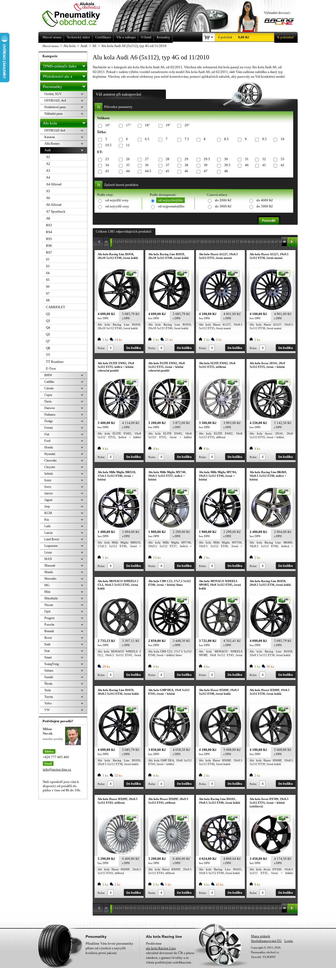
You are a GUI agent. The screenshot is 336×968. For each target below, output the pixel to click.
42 (282, 165)
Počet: (101, 348)
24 (186, 242)
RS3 (49, 225)
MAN (48, 559)
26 (128, 159)
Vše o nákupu (126, 37)
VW (47, 710)
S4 (48, 273)
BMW (48, 375)
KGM (48, 513)
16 (154, 242)
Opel (47, 611)
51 (292, 242)
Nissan (48, 605)
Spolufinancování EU (266, 941)
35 (128, 165)
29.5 (207, 159)
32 (264, 159)
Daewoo (49, 408)
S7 (48, 293)
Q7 (48, 341)
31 (247, 159)
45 (167, 171)
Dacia (47, 401)
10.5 (108, 145)
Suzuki (48, 677)
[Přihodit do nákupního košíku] (134, 347)
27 (147, 159)
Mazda (48, 572)
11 (128, 145)
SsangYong (51, 664)
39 (205, 165)
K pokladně (285, 37)
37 (167, 165)
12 (139, 242)
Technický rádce (78, 37)
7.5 (187, 139)
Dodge (48, 421)
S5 (48, 280)
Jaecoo (48, 493)
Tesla (47, 690)
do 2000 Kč (223, 200)
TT (48, 355)
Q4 (48, 327)
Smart (48, 657)
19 (166, 242)
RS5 (49, 239)
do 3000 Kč (223, 206)
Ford (47, 441)
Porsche (49, 624)
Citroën (49, 388)
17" (128, 125)
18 (162, 242)
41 (264, 165)
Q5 (48, 334)
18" (147, 125)
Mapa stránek (260, 936)
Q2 (48, 314)
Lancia (48, 533)
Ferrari (48, 428)
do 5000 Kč (264, 206)
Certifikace (103, 37)
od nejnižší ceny (117, 200)
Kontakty (163, 37)
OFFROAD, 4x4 (55, 100)
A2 (48, 164)
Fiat (46, 434)
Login (288, 941)
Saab (47, 644)
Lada (47, 526)
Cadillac (49, 382)
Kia (46, 519)
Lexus (48, 552)
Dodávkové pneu (55, 107)
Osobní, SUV (53, 94)
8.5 (226, 139)
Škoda (48, 684)
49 (284, 242)
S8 (48, 300)
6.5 (147, 139)
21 (174, 242)
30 (226, 159)
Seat (47, 651)
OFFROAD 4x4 (54, 130)
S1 (48, 259)
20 (170, 242)
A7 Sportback (55, 211)
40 (247, 165)
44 (128, 171)
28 (167, 159)
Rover (48, 638)
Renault (49, 631)
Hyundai (49, 454)
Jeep (47, 506)
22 (178, 242)
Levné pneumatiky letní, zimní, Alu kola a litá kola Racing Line (78, 15)
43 (107, 171)
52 (296, 242)
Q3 (48, 321)
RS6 (49, 246)
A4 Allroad (53, 184)
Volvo (48, 703)
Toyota (48, 697)
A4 (48, 177)
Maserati (49, 565)
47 (205, 171)
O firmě (146, 37)
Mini (47, 592)
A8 (48, 218)
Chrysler (49, 467)
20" (187, 125)
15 (151, 242)
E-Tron (51, 368)
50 (288, 242)
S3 (48, 266)
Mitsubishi (51, 598)
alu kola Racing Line (161, 948)
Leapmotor (51, 546)
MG (47, 585)
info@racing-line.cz (57, 769)
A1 (48, 157)
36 (147, 165)
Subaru (48, 670)
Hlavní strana (51, 46)
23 (182, 242)
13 (143, 242)
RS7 (49, 252)
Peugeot (49, 618)
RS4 (49, 232)
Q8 (48, 348)
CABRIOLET (55, 307)
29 (186, 159)
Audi (47, 150)
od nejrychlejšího (170, 200)
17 (158, 242)
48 (226, 171)
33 (282, 159)
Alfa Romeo (52, 143)
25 (107, 159)
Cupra (48, 395)
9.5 (264, 139)
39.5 (227, 165)
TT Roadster (55, 362)
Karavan (49, 137)
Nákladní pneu (53, 114)
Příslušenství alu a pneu (57, 77)
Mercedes (50, 578)
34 (107, 165)
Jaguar (48, 500)
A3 (48, 170)
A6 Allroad (53, 205)
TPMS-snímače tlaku (60, 66)
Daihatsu (49, 414)
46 (186, 171)
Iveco (47, 487)
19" (168, 125)
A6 (48, 198)
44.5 (148, 171)
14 (147, 242)
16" (107, 125)
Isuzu (47, 480)
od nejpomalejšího (171, 206)
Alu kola (50, 123)
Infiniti (48, 473)
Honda (48, 447)
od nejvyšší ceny (117, 206)
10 (282, 139)
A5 (48, 191)
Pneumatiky (52, 87)
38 (186, 165)
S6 (48, 287)
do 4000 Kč (264, 200)
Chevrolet (50, 460)
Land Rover (51, 539)
